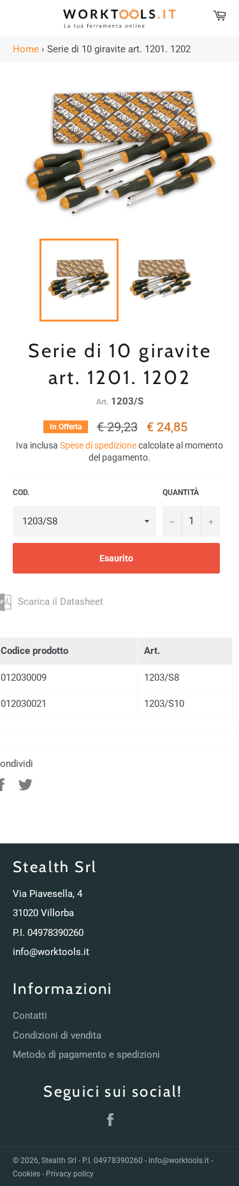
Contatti (30, 1015)
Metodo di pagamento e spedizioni (86, 1054)
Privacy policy (70, 1173)
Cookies (26, 1173)
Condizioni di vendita (57, 1035)
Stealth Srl (58, 1160)
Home (26, 49)
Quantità (181, 492)
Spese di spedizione (98, 445)
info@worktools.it (51, 952)
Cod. (21, 492)
